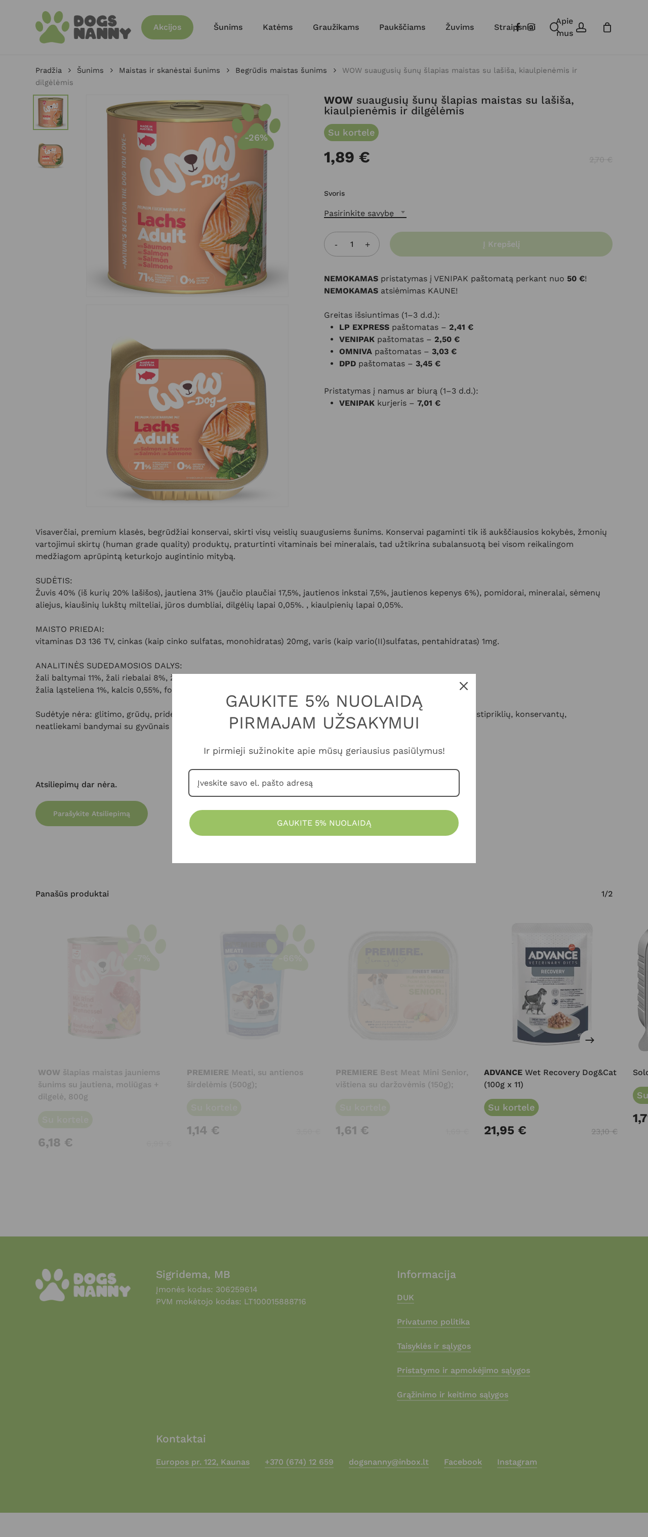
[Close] (464, 686)
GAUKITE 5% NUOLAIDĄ (324, 823)
